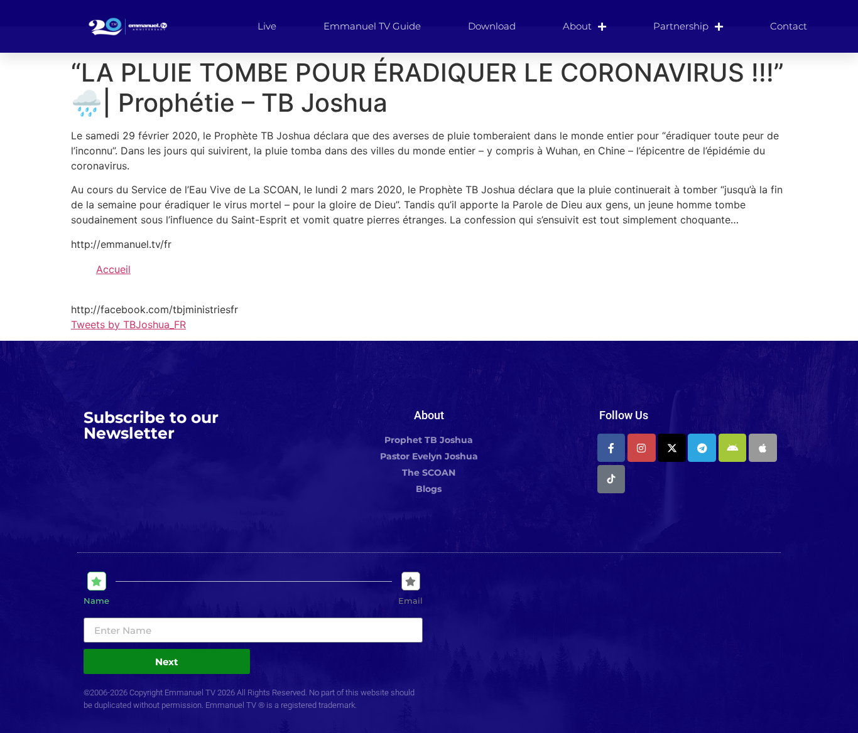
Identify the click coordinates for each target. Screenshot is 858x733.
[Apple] (763, 448)
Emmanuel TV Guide (372, 26)
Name (96, 601)
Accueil (113, 269)
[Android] (733, 448)
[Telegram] (702, 448)
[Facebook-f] (611, 448)
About (577, 26)
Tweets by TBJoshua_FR (128, 324)
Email (410, 601)
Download (492, 26)
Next (166, 662)
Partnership (681, 26)
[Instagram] (641, 448)
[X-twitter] (672, 448)
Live (267, 26)
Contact (788, 26)
